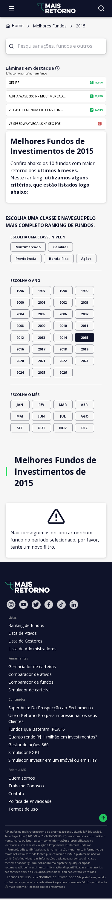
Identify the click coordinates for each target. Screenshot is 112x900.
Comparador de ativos (30, 674)
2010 (63, 325)
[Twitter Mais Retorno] (36, 604)
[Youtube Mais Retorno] (23, 604)
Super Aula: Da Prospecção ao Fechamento (50, 707)
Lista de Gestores (25, 641)
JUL (63, 416)
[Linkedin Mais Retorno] (73, 604)
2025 (41, 372)
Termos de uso (23, 809)
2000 (20, 302)
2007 (84, 314)
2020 (20, 361)
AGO (84, 416)
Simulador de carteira (29, 690)
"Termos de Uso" (18, 877)
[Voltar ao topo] (103, 818)
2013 (41, 337)
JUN (41, 416)
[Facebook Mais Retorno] (48, 604)
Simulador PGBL (24, 752)
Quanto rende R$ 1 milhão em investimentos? (52, 737)
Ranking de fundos (26, 625)
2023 (84, 361)
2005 (41, 314)
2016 (20, 349)
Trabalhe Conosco (26, 786)
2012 (20, 337)
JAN (20, 404)
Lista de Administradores (32, 648)
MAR (63, 404)
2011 (84, 325)
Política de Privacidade (30, 801)
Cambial (60, 247)
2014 (63, 337)
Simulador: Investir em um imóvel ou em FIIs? (52, 760)
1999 (84, 290)
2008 (20, 325)
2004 (20, 314)
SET (20, 428)
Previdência (26, 258)
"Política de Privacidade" (58, 877)
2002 (63, 302)
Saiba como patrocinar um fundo (26, 73)
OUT (41, 428)
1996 (20, 290)
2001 (41, 302)
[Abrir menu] (11, 8)
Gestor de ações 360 (28, 744)
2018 (63, 349)
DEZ (84, 428)
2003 (84, 302)
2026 (63, 372)
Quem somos (21, 778)
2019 (84, 349)
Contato (16, 793)
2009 (41, 325)
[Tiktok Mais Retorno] (61, 604)
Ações (86, 258)
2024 (20, 372)
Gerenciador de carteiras (32, 666)
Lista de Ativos (22, 633)
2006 (63, 314)
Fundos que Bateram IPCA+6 (36, 729)
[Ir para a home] (56, 8)
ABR (84, 404)
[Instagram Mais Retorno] (11, 604)
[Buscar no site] (101, 8)
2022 (63, 361)
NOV (63, 428)
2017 (41, 349)
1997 (41, 290)
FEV (41, 404)
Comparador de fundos (30, 682)
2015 (84, 337)
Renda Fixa (59, 258)
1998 (63, 290)
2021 (41, 361)
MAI (19, 416)
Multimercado (28, 247)
